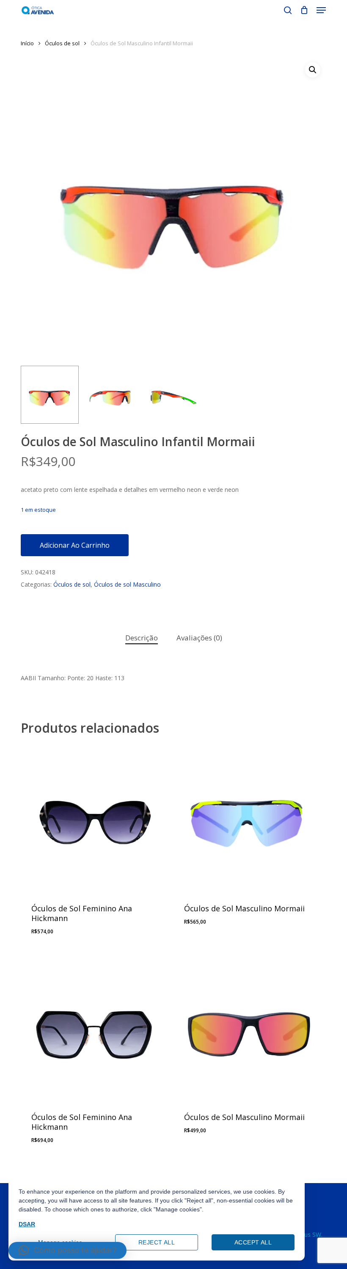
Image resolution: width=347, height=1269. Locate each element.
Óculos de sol (62, 43)
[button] (321, 10)
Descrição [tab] (141, 638)
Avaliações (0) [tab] (199, 638)
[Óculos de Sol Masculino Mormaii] (247, 818)
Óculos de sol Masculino (127, 584)
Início (27, 43)
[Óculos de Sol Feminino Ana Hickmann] (94, 818)
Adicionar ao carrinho (75, 545)
